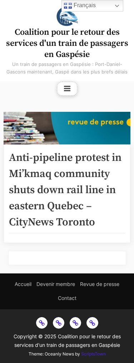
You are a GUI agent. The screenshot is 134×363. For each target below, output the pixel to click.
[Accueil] (42, 323)
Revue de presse (99, 284)
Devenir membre (55, 284)
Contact (67, 298)
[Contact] (92, 323)
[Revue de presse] (75, 323)
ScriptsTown (93, 354)
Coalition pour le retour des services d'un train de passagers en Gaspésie (67, 43)
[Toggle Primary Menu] (67, 88)
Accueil (23, 284)
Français (84, 5)
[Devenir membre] (58, 323)
